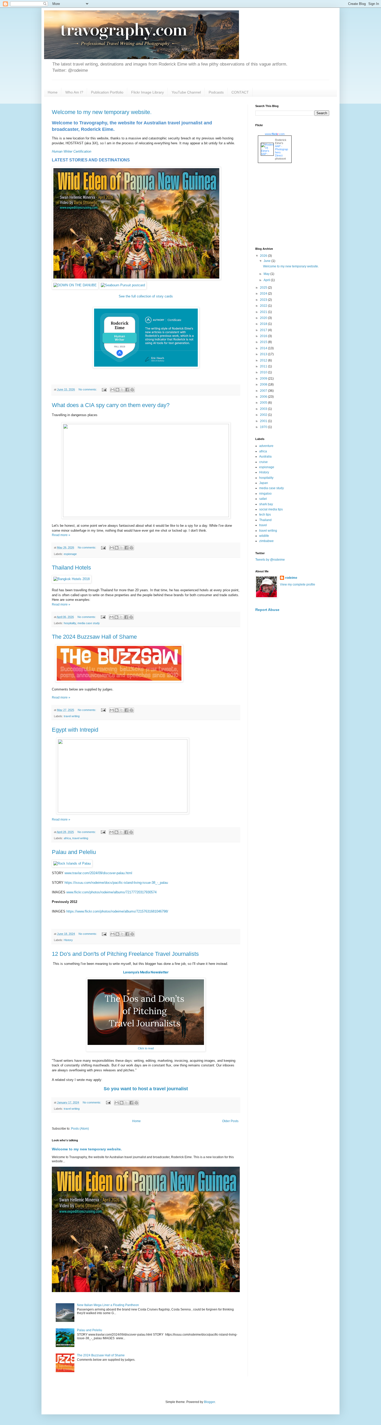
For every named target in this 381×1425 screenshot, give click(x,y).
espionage (70, 553)
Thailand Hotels (71, 567)
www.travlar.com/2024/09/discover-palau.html (98, 873)
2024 (264, 293)
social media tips (271, 509)
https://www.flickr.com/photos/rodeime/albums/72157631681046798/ (117, 911)
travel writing (72, 716)
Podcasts (216, 92)
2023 (264, 300)
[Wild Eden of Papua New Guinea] (136, 279)
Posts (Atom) (80, 1128)
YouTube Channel (186, 92)
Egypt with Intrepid (75, 729)
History (68, 940)
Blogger (209, 1402)
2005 (264, 402)
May (267, 274)
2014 (264, 348)
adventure (266, 446)
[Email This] (112, 389)
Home (53, 92)
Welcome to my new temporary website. (102, 112)
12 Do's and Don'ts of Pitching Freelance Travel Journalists (125, 954)
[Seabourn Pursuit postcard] (122, 285)
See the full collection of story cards (146, 296)
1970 (264, 427)
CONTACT (240, 92)
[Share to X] (122, 389)
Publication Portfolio (107, 92)
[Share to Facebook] (127, 389)
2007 (264, 391)
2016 (264, 336)
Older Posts (230, 1121)
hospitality (70, 623)
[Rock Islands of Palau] (72, 863)
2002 (264, 415)
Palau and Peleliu (74, 852)
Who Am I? (74, 92)
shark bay (266, 504)
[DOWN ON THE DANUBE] (75, 285)
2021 (264, 312)
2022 (264, 306)
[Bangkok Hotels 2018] (71, 579)
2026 (264, 256)
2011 (264, 366)
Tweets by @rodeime (270, 559)
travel (263, 525)
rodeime (291, 578)
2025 (264, 287)
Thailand (265, 520)
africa (67, 838)
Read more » (61, 535)
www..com (275, 134)
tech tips (265, 514)
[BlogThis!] (117, 389)
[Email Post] (104, 389)
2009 (264, 378)
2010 (264, 372)
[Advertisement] (294, 205)
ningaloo (265, 493)
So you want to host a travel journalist (146, 1088)
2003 (264, 409)
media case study (88, 623)
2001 (264, 421)
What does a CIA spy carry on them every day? (111, 405)
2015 (264, 342)
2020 (264, 318)
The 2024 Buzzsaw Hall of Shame (94, 636)
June (267, 261)
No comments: (88, 389)
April (267, 280)
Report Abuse (267, 610)
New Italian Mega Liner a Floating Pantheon (108, 1305)
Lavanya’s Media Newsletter (145, 972)
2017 (264, 330)
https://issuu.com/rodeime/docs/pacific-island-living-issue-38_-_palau (116, 883)
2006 (264, 396)
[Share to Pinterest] (132, 389)
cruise (263, 462)
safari (263, 499)
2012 (264, 360)
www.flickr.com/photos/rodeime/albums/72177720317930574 (111, 892)
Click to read (146, 1048)
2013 (264, 354)
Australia (265, 456)
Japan (263, 483)
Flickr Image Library (147, 92)
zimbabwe (266, 541)
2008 (264, 384)
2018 (264, 324)
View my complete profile (297, 584)
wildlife (264, 536)
